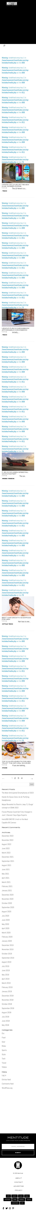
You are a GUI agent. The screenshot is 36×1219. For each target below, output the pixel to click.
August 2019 (6, 962)
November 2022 (7, 840)
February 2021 (7, 886)
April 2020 (5, 928)
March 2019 (6, 983)
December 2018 (7, 995)
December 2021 (7, 857)
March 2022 (6, 852)
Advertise (19, 1186)
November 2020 (7, 899)
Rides (4, 479)
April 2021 (5, 878)
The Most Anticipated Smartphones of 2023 (18, 792)
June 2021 (6, 869)
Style (5, 624)
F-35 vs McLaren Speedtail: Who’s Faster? (15, 473)
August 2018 (6, 1012)
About (18, 1178)
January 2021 (7, 890)
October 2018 (7, 1004)
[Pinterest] (13, 1208)
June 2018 (6, 1021)
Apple (8, 1196)
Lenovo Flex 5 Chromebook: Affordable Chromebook (15, 329)
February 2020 (7, 937)
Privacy (18, 1190)
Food (4, 768)
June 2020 (6, 920)
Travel (4, 1063)
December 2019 (7, 945)
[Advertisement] (18, 24)
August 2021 (6, 865)
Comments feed (7, 1083)
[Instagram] (10, 1208)
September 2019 (8, 958)
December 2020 (7, 894)
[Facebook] (3, 1208)
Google (26, 1196)
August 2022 (6, 844)
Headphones (7, 1199)
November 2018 (7, 1000)
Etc (3, 1033)
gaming (20, 1196)
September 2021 (8, 861)
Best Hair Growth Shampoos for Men (16, 619)
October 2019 (7, 953)
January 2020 (7, 941)
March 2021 (6, 882)
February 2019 (7, 987)
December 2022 (7, 836)
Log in (4, 1075)
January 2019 (7, 991)
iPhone (14, 1199)
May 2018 (5, 1025)
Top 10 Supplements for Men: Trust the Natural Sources (16, 762)
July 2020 (5, 916)
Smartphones (15, 1203)
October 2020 (7, 903)
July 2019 (5, 966)
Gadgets (14, 1196)
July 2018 (5, 1016)
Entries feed (6, 1079)
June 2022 (6, 848)
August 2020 (6, 911)
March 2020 (6, 932)
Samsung (29, 1199)
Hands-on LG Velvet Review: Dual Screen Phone (15, 185)
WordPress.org (7, 1088)
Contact (18, 1182)
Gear (3, 1042)
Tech (4, 191)
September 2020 (8, 907)
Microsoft (21, 1199)
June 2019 (6, 970)
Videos (11, 479)
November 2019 (7, 949)
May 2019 (5, 974)
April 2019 (5, 979)
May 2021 (5, 873)
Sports (4, 1050)
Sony (22, 1203)
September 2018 (8, 1008)
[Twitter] (6, 1208)
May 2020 (5, 924)
